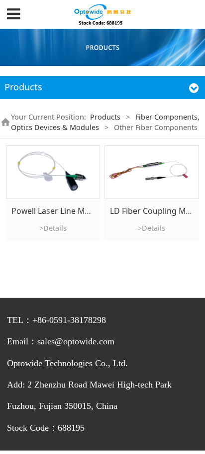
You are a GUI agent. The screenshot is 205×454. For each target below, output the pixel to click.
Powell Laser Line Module (58, 210)
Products (105, 117)
